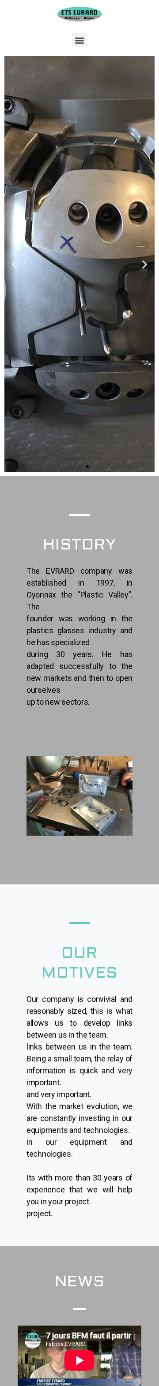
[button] (79, 40)
